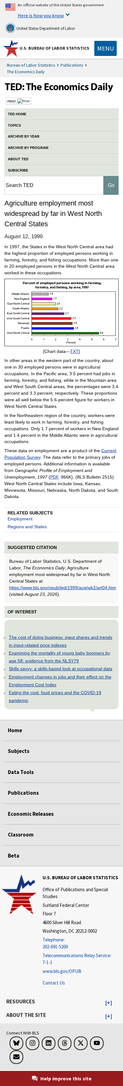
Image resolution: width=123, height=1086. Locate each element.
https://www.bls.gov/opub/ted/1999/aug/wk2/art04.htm (62, 587)
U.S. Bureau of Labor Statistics (54, 48)
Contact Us (54, 983)
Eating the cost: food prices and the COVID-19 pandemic (55, 696)
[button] (108, 1003)
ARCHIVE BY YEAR (23, 136)
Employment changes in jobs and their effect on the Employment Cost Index (60, 680)
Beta (13, 855)
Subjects (18, 751)
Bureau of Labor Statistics (31, 65)
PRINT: (12, 101)
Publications (72, 65)
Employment (20, 518)
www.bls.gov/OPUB (62, 971)
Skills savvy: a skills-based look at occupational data (60, 668)
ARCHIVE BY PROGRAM (28, 148)
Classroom (21, 834)
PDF (54, 477)
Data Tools (21, 772)
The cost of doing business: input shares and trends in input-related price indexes (60, 641)
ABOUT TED (18, 159)
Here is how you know (41, 15)
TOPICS (14, 125)
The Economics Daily (26, 71)
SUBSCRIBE (18, 170)
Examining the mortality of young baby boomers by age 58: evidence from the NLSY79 (59, 656)
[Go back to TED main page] (61, 88)
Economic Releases (31, 813)
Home (15, 730)
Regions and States (27, 526)
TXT (74, 351)
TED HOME (17, 114)
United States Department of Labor (45, 28)
